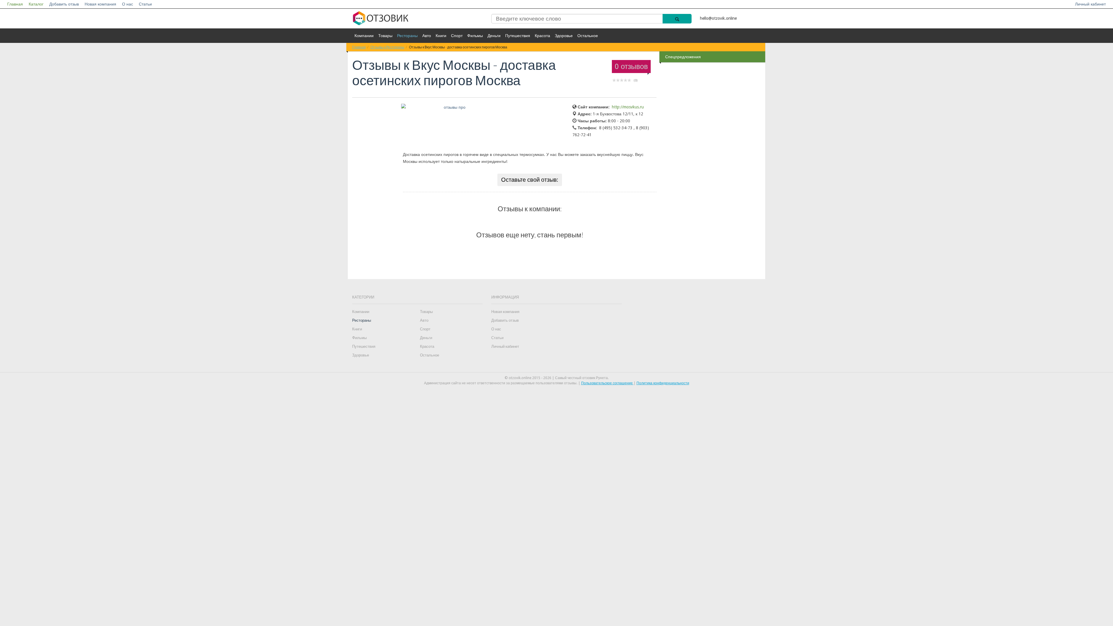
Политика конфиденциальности (662, 383)
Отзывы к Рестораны (387, 47)
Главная (15, 4)
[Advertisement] (713, 156)
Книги (441, 35)
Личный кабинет (1090, 4)
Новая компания (100, 4)
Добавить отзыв (64, 4)
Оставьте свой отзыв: (529, 179)
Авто (426, 35)
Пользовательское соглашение (607, 383)
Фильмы (475, 35)
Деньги (494, 35)
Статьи (145, 4)
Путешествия (517, 35)
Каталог (36, 4)
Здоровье (564, 35)
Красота (542, 35)
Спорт (457, 35)
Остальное (587, 35)
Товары (385, 35)
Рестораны (407, 35)
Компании (364, 35)
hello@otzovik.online (718, 18)
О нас (127, 4)
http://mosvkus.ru (628, 107)
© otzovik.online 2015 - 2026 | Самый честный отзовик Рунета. (557, 378)
